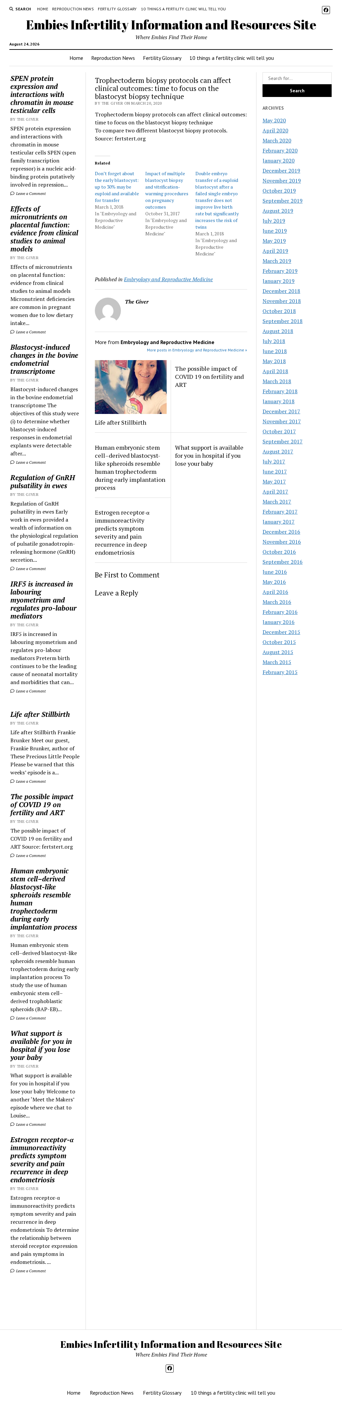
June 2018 (275, 351)
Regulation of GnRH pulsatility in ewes (42, 481)
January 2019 (279, 281)
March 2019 (277, 260)
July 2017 (274, 461)
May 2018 (274, 361)
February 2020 (280, 150)
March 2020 (277, 140)
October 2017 (279, 431)
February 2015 (280, 672)
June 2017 (275, 471)
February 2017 (280, 511)
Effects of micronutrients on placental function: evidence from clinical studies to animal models (44, 229)
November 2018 (282, 301)
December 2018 (281, 291)
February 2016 (280, 612)
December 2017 (281, 411)
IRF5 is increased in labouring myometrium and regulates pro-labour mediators (43, 600)
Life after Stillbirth (40, 714)
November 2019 (282, 180)
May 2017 (274, 481)
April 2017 (275, 491)
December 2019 (281, 170)
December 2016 (281, 531)
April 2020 (275, 130)
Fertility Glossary (117, 8)
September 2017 (283, 441)
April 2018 (275, 371)
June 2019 (275, 230)
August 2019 (278, 210)
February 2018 (280, 391)
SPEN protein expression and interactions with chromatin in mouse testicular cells (41, 94)
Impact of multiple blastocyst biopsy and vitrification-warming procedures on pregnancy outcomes (166, 190)
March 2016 (277, 602)
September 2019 (283, 200)
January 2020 (279, 160)
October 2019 (279, 190)
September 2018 (283, 321)
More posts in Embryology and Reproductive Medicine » (197, 349)
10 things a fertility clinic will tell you (183, 8)
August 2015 (278, 652)
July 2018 (274, 341)
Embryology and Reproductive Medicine (168, 279)
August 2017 (278, 451)
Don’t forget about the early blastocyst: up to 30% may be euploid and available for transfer (117, 186)
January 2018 (279, 401)
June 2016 (275, 571)
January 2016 (279, 622)
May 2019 (274, 240)
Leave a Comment (30, 193)
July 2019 (274, 220)
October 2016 (279, 551)
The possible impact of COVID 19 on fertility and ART (41, 804)
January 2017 (279, 521)
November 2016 (282, 541)
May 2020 (274, 120)
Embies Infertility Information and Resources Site (171, 24)
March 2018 (277, 381)
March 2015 (277, 662)
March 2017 (277, 501)
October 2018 (279, 311)
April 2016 (275, 592)
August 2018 (278, 331)
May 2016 (274, 581)
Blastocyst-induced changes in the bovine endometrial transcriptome (44, 359)
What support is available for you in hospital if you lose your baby (41, 1045)
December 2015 (281, 632)
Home (42, 8)
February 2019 (280, 271)
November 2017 (282, 421)
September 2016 (283, 561)
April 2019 (275, 250)
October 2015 (279, 642)
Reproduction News (73, 8)
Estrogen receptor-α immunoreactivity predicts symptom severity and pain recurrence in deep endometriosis (42, 1160)
